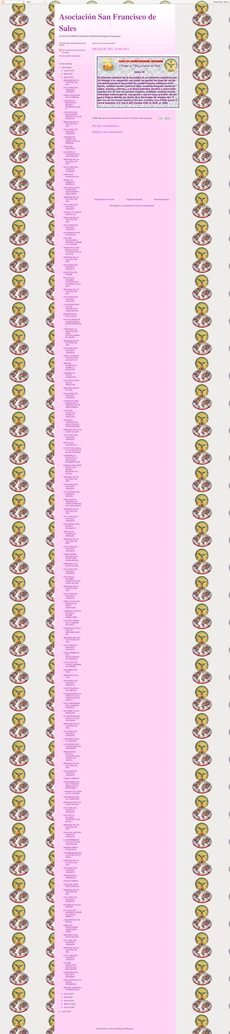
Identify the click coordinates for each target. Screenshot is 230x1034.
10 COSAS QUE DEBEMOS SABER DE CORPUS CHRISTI (72, 913)
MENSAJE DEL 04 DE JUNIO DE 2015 (71, 892)
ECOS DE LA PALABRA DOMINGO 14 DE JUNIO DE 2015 (72, 580)
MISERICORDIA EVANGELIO (70, 848)
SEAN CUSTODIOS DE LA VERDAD (71, 96)
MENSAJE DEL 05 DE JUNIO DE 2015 (71, 862)
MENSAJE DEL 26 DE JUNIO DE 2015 (71, 82)
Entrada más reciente (104, 199)
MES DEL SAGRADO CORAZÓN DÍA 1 (72, 989)
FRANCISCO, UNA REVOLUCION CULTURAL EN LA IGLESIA (72, 251)
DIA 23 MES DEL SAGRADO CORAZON (70, 207)
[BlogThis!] (161, 118)
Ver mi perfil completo (69, 56)
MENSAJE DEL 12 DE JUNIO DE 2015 (71, 588)
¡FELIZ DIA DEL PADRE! (70, 273)
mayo (67, 994)
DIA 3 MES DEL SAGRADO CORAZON (70, 942)
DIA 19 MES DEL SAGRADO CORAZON (70, 350)
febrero (67, 1004)
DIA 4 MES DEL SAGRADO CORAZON (70, 899)
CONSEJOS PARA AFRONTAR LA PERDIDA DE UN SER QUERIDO (71, 404)
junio (66, 77)
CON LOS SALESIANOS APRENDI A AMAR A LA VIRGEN (72, 241)
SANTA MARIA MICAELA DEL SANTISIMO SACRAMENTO (71, 557)
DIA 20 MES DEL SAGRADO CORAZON (70, 299)
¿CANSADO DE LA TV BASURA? (71, 740)
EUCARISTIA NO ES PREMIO (72, 906)
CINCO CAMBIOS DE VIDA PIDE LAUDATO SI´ (71, 358)
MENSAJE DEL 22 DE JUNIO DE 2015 (71, 220)
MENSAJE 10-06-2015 (71, 676)
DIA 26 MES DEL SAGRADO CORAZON (70, 90)
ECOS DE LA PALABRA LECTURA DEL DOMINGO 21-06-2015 (72, 282)
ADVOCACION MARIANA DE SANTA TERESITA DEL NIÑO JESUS (72, 502)
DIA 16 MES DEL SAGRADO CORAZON (70, 486)
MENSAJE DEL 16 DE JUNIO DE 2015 (71, 479)
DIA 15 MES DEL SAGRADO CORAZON (70, 518)
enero (67, 1007)
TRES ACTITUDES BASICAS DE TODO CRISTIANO (71, 604)
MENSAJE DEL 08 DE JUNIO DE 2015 (71, 765)
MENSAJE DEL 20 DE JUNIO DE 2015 (71, 291)
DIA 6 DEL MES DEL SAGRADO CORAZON (72, 834)
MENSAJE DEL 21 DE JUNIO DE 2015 (71, 259)
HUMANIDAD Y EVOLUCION (70, 315)
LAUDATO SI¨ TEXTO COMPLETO (69, 375)
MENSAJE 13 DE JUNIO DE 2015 (71, 565)
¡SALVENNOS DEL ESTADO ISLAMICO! (71, 526)
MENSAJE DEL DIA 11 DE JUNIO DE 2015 (71, 640)
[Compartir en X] (164, 118)
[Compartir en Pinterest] (169, 118)
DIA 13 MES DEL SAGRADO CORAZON (70, 571)
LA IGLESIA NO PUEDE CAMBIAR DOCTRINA (72, 664)
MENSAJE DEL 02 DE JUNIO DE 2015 (71, 950)
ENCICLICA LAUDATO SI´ (70, 444)
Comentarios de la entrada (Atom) (138, 206)
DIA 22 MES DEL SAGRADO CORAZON (70, 227)
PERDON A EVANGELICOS (71, 175)
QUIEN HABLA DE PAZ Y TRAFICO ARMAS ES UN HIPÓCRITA (71, 785)
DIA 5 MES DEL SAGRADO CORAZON (70, 870)
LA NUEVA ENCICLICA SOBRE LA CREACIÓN (69, 413)
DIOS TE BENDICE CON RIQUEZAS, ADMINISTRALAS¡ (72, 322)
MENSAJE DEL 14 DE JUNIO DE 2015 (71, 541)
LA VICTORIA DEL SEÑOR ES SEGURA (71, 494)
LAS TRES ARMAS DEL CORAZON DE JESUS (71, 622)
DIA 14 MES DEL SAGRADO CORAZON (70, 549)
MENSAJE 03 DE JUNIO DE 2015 (71, 936)
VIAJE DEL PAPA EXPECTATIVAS (71, 885)
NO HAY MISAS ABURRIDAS (70, 876)
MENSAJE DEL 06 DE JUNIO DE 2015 (71, 827)
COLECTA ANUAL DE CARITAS (71, 689)
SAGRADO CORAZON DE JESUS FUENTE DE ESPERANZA (71, 423)
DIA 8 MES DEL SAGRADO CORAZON (70, 773)
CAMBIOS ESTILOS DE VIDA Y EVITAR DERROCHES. (72, 614)
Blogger (130, 1029)
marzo (67, 1001)
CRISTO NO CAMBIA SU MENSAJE (69, 534)
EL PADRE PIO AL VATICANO (71, 712)
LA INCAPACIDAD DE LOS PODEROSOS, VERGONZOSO (71, 307)
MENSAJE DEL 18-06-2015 (71, 389)
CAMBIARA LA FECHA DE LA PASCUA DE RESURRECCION (71, 459)
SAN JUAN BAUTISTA (69, 148)
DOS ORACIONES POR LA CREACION (71, 382)
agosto (67, 70)
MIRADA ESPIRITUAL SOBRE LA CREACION (70, 366)
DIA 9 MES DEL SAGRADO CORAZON (70, 733)
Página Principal (134, 199)
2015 (64, 68)
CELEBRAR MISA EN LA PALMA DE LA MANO (72, 855)
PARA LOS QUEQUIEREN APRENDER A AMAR (70, 928)
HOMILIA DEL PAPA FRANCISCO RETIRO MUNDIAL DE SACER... (72, 469)
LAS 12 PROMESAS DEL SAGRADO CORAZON (71, 705)
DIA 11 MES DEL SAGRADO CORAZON (70, 647)
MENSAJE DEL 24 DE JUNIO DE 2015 (71, 161)
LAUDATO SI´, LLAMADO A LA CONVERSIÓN (71, 154)
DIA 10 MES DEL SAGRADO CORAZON (70, 683)
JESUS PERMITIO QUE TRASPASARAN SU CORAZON (71, 656)
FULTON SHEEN (70, 881)
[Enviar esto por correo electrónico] (158, 118)
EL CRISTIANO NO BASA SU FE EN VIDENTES (71, 718)
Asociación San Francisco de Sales (73, 51)
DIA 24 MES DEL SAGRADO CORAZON (70, 169)
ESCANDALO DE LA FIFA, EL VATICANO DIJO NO (72, 631)
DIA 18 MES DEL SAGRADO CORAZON (70, 395)
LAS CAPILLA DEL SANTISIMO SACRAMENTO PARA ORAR (71, 191)
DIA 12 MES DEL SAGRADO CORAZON (70, 596)
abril (66, 997)
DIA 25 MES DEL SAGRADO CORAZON (70, 131)
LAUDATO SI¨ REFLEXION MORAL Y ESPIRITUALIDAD (71, 105)
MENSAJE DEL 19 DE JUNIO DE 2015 (71, 343)
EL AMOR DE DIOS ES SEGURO (71, 234)
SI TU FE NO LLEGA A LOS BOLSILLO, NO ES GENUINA (72, 450)
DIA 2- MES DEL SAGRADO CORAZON (70, 957)
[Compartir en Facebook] (166, 118)
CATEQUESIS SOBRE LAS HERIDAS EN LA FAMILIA (71, 140)
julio (66, 74)
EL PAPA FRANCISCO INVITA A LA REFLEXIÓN (69, 966)
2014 (64, 1011)
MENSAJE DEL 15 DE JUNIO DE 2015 (71, 511)
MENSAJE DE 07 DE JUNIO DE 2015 (72, 803)
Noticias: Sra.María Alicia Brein (72, 213)
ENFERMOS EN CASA (70, 671)
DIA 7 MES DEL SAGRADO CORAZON (70, 810)
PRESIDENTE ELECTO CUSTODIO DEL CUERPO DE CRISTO (71, 756)
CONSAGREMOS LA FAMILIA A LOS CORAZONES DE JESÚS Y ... (72, 697)
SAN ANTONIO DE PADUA (71, 921)
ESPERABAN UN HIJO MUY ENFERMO (70, 974)
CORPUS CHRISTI (71, 778)
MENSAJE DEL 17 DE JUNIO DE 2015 (72, 431)
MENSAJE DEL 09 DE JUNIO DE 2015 (71, 726)
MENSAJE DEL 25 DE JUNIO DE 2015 (71, 124)
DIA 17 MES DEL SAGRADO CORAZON (70, 437)
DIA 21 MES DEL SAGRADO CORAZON (70, 267)
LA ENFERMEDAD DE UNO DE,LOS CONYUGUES (71, 842)
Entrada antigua (161, 199)
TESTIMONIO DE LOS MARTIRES (71, 798)
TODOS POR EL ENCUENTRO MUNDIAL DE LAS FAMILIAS (72, 115)
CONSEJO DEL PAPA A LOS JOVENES (72, 792)
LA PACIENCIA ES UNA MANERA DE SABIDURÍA (72, 746)
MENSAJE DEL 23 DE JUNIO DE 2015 (71, 199)
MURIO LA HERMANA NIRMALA (69, 182)
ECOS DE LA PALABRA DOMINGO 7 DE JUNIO (71, 818)
